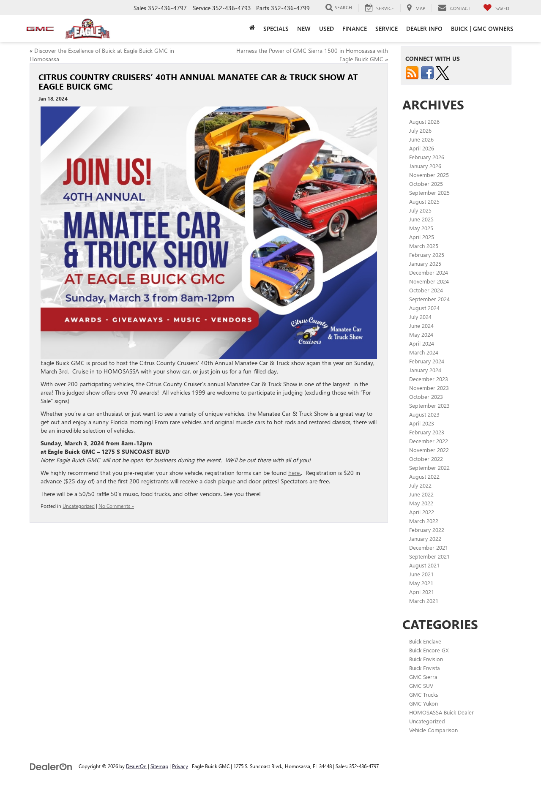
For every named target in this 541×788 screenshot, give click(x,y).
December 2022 (428, 440)
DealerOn (136, 766)
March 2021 (423, 600)
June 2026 (421, 139)
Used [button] (326, 29)
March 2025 (423, 245)
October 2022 (426, 458)
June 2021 (421, 574)
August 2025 (424, 201)
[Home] (252, 27)
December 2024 (428, 272)
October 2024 (426, 290)
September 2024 (429, 299)
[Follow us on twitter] (442, 72)
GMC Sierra (423, 676)
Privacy (180, 766)
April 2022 (421, 511)
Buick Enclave (425, 641)
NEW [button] (304, 29)
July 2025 (420, 210)
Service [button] (386, 29)
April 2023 (421, 423)
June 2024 (421, 325)
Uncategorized (79, 505)
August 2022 (424, 476)
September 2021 (429, 556)
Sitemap (159, 766)
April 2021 (421, 591)
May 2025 (421, 228)
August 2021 (424, 565)
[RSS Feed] (412, 72)
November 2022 (429, 449)
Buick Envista (424, 667)
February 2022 (426, 529)
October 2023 (426, 396)
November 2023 (429, 387)
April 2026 (421, 148)
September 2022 (429, 467)
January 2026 (425, 165)
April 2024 (421, 343)
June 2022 (421, 494)
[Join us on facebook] (427, 72)
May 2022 (421, 503)
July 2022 (420, 485)
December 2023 (428, 378)
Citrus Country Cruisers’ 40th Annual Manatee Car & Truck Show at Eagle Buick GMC (198, 81)
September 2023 (429, 405)
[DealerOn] (51, 766)
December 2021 (428, 547)
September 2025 (429, 192)
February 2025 (426, 254)
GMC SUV (421, 685)
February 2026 (426, 157)
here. (294, 473)
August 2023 (424, 414)
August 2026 (424, 121)
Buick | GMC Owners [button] (482, 29)
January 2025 (425, 263)
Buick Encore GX (429, 650)
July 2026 (420, 130)
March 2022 (423, 520)
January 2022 (425, 538)
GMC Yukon (423, 703)
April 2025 (421, 236)
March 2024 (423, 352)
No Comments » (116, 505)
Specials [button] (276, 29)
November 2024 (429, 281)
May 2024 (421, 334)
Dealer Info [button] (424, 29)
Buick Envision (426, 659)
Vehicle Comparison (433, 729)
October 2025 (426, 183)
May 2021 (421, 582)
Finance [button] (354, 29)
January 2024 (425, 370)
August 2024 (424, 307)
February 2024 (426, 361)
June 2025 (421, 219)
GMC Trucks (423, 694)
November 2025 (429, 174)
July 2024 (420, 316)
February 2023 (426, 432)
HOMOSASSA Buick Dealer (441, 712)
